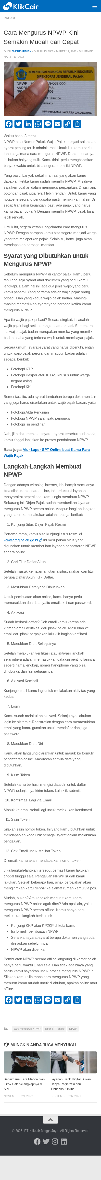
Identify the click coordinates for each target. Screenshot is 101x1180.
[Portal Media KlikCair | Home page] (27, 6)
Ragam (9, 18)
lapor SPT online (54, 1028)
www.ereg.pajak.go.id (21, 540)
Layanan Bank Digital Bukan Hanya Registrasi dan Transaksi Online (70, 1084)
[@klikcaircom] (37, 1141)
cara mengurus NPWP (27, 1028)
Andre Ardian (21, 51)
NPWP (73, 1028)
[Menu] (95, 6)
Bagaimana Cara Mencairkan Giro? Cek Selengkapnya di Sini (24, 1084)
